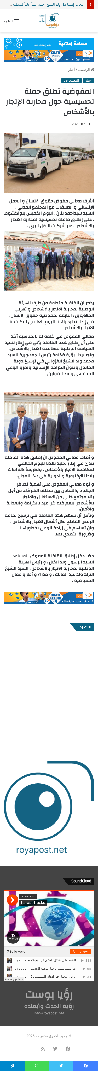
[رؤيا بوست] (49, 21)
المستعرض (71, 80)
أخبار (71, 69)
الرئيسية (84, 69)
